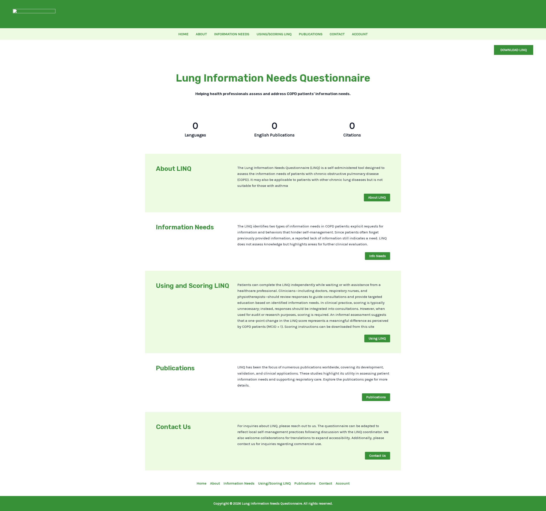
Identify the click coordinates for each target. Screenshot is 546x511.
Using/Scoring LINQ (274, 483)
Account (343, 483)
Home (201, 483)
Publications (304, 483)
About (215, 483)
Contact (325, 483)
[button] (514, 50)
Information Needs (239, 483)
